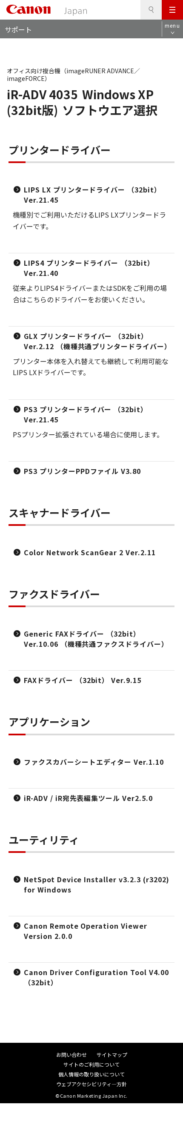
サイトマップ (112, 1054)
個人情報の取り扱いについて (91, 1074)
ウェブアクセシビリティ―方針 (91, 1083)
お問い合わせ (71, 1054)
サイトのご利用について (91, 1064)
